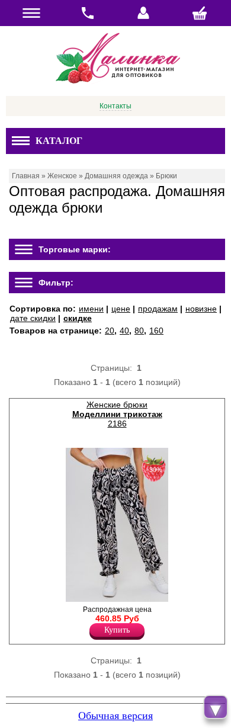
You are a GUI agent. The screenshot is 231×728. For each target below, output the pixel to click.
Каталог (59, 141)
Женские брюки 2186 (117, 414)
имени (91, 308)
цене (120, 308)
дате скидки (33, 318)
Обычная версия (115, 715)
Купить (117, 630)
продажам (158, 308)
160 (156, 330)
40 (124, 330)
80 (139, 330)
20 (109, 330)
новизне (201, 308)
